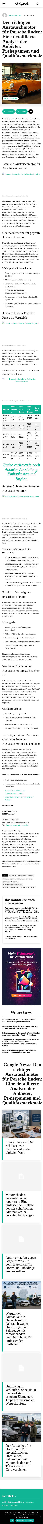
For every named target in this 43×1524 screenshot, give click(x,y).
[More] (30, 111)
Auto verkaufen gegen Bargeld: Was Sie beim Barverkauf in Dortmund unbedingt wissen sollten (21, 1264)
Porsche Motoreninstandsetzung (12, 884)
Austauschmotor (8, 879)
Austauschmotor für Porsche (23, 879)
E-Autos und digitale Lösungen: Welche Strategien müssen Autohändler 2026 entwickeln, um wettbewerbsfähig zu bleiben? (20, 929)
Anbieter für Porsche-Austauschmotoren (21, 875)
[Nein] (40, 1517)
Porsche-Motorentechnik (28, 887)
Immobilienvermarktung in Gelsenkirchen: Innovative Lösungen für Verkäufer (19, 1021)
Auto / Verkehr (10, 98)
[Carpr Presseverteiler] (5, 15)
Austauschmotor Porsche (10, 882)
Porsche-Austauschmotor (10, 887)
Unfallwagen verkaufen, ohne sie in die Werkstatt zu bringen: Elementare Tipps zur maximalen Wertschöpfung (21, 1394)
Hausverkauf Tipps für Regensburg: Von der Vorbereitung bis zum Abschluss (19, 1027)
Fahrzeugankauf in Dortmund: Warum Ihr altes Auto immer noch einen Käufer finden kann (21, 1034)
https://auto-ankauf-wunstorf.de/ (17, 825)
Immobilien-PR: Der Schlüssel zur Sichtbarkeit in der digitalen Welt (20, 1147)
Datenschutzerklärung (25, 1520)
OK (12, 1520)
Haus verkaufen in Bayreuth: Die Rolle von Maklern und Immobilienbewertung (19, 1052)
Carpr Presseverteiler (14, 15)
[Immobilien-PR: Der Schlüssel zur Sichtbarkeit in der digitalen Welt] (21, 1124)
